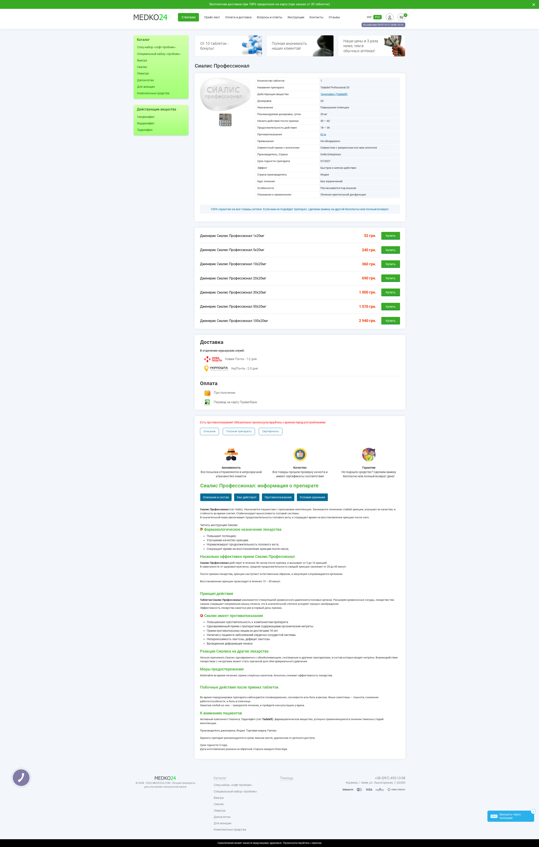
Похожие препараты (239, 431)
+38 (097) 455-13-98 (390, 778)
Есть (323, 134)
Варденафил (145, 123)
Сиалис (142, 67)
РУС (377, 17)
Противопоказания (278, 497)
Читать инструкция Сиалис (219, 525)
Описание (209, 431)
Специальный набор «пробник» (159, 54)
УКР (369, 17)
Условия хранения (312, 497)
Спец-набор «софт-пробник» (156, 47)
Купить (391, 235)
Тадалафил (144, 130)
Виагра (142, 60)
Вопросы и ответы (269, 17)
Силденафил (145, 116)
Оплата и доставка (238, 17)
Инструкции (296, 17)
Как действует (247, 497)
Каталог (190, 17)
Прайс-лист (212, 17)
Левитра (143, 73)
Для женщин (146, 86)
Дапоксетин (145, 80)
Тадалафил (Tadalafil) (334, 94)
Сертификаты (270, 431)
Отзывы (334, 17)
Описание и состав (216, 497)
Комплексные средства (153, 93)
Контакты (316, 17)
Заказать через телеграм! (506, 816)
